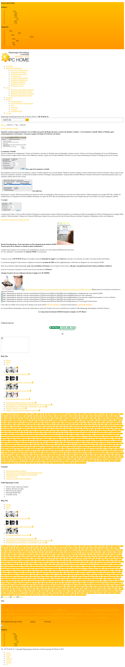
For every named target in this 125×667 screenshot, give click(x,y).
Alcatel (48, 416)
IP (56, 443)
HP (57, 441)
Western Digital (91, 461)
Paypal (102, 449)
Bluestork (45, 423)
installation (111, 441)
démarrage (74, 433)
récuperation (34, 455)
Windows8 (9, 45)
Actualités (9, 97)
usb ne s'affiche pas (17, 461)
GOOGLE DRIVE (11, 408)
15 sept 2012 (27, 382)
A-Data (35, 414)
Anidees (8, 418)
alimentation (58, 416)
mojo (116, 445)
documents (34, 433)
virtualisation (46, 461)
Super (79, 457)
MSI (43, 447)
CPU (63, 431)
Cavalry (69, 425)
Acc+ (47, 414)
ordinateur (65, 449)
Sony (47, 457)
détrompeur (86, 435)
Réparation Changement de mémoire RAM (15, 220)
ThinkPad (49, 459)
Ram (24, 453)
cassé (65, 425)
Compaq (114, 427)
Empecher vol (4, 437)
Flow (117, 437)
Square (66, 457)
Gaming (70, 439)
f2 (85, 437)
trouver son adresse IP (111, 459)
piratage (45, 451)
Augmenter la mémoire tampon (16, 402)
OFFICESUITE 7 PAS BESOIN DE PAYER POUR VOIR (24, 404)
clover (76, 427)
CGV (98, 425)
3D (9, 414)
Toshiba (77, 459)
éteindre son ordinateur (57, 463)
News (8, 626)
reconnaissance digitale (48, 453)
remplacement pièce (80, 453)
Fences (104, 437)
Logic (20, 445)
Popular (8, 360)
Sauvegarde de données (18, 72)
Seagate (107, 455)
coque (26, 431)
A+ (32, 414)
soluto (35, 457)
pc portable (6, 451)
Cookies (111, 429)
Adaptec (98, 414)
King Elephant (80, 443)
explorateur (70, 437)
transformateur (87, 459)
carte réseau (42, 425)
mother (27, 447)
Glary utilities (97, 439)
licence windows (11, 445)
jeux (73, 443)
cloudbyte (72, 427)
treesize (92, 459)
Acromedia (87, 414)
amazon (94, 416)
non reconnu (113, 447)
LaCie (90, 443)
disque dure (9, 433)
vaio (25, 461)
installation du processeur (24, 443)
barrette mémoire (58, 422)
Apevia (43, 418)
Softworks (31, 457)
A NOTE (16, 418)
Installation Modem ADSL (19, 78)
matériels (45, 445)
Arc (75, 418)
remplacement (72, 453)
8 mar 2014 (35, 410)
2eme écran (5, 414)
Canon (12, 425)
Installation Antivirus (18, 84)
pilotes (40, 451)
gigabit (91, 439)
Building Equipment (13, 374)
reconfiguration (38, 453)
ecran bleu (92, 435)
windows (107, 461)
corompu (43, 431)
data (94, 431)
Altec (81, 416)
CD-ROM (73, 425)
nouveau (118, 447)
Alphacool (73, 416)
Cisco (55, 427)
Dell (96, 431)
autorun (112, 420)
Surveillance (113, 457)
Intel (36, 443)
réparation (62, 455)
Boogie (56, 423)
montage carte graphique (7, 447)
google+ (8, 660)
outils (71, 449)
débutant (70, 433)
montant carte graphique (19, 447)
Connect (50, 429)
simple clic (16, 457)
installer (33, 443)
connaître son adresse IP (41, 429)
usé (23, 461)
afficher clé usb (21, 416)
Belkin (93, 422)
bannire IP (33, 422)
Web (77, 461)
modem (99, 445)
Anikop (12, 418)
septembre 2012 (11, 19)
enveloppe (31, 437)
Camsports (8, 425)
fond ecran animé (19, 439)
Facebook (88, 437)
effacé (119, 435)
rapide (32, 453)
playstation (49, 451)
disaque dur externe (116, 431)
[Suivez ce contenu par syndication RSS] (3, 626)
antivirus (29, 418)
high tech (49, 441)
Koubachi (86, 443)
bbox (81, 422)
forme (39, 439)
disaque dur (108, 431)
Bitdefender (12, 423)
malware (33, 445)
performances (23, 451)
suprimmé (101, 457)
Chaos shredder (24, 427)
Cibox (49, 427)
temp (32, 459)
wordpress (28, 463)
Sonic (44, 457)
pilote (37, 451)
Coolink (7, 431)
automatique (107, 420)
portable (58, 451)
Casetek (59, 425)
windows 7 (112, 461)
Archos (77, 418)
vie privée (40, 461)
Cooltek (19, 431)
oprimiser (41, 449)
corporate (47, 431)
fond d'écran (12, 439)
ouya (74, 449)
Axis (22, 422)
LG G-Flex (3, 445)
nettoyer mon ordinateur (94, 447)
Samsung (89, 455)
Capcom (17, 425)
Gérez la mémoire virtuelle (9, 128)
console (97, 429)
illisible (67, 441)
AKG (44, 416)
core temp (38, 431)
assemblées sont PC (113, 418)
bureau (97, 423)
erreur (35, 437)
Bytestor (104, 423)
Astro (31, 420)
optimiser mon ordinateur (56, 449)
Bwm (100, 423)
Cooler (117, 429)
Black (21, 423)
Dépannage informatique (14, 68)
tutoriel (118, 459)
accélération (51, 414)
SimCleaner (10, 457)
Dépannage (80, 433)
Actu (7, 31)
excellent (65, 437)
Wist (18, 463)
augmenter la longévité (86, 420)
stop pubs (74, 457)
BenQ (96, 422)
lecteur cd (99, 443)
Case (55, 425)
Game (66, 439)
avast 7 (2, 422)
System (118, 457)
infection (85, 441)
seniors (110, 455)
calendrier (120, 423)
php (35, 451)
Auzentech (117, 420)
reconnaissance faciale (59, 453)
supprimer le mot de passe (92, 457)
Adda (101, 414)
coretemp (33, 431)
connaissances (23, 429)
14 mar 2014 (31, 402)
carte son (47, 425)
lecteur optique (113, 443)
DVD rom (64, 433)
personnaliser (30, 451)
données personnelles (51, 433)
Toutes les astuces (16, 101)
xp (44, 463)
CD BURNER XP (81, 425)
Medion (66, 445)
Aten (48, 420)
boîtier (83, 423)
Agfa (30, 416)
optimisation (47, 449)
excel (61, 437)
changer (3, 427)
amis (100, 416)
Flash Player (40, 622)
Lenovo (119, 443)
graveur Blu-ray (5, 441)
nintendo (107, 447)
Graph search (116, 439)
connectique (61, 429)
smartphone (22, 457)
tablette (12, 459)
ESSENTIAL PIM (41, 437)
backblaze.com (27, 422)
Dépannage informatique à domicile (18, 37)
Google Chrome (108, 439)
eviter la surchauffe (55, 437)
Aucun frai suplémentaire (71, 420)
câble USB (87, 431)
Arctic (81, 418)
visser (58, 461)
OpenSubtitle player (33, 449)
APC (39, 418)
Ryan (25, 455)
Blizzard (37, 423)
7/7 (14, 414)
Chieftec (46, 427)
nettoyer (76, 447)
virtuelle (52, 461)
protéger (105, 451)
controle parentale (104, 429)
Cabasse (109, 423)
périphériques (118, 451)
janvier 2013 (10, 17)
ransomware (28, 453)
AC (44, 414)
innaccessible (104, 441)
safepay (84, 455)
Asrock (97, 418)
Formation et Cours (17, 86)
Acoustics (82, 414)
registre (66, 453)
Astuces (8, 35)
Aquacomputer (69, 418)
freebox (52, 439)
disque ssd (24, 433)
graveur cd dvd (12, 441)
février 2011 (10, 23)
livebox (17, 445)
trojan (96, 459)
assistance (7, 420)
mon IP (119, 445)
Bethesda (106, 422)
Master (37, 445)
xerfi (38, 463)
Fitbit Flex (109, 437)
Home (3, 125)
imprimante (80, 441)
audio (79, 420)
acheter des (72, 414)
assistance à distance (25, 420)
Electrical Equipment (13, 399)
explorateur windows (78, 437)
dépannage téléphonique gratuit (51, 435)
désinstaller (80, 435)
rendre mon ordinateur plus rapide (99, 453)
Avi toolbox (18, 422)
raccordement (9, 453)
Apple (58, 418)
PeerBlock (17, 451)
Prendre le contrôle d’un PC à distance (18, 410)
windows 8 (118, 461)
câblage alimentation (76, 431)
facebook (9, 658)
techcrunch (23, 459)
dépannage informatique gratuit (102, 433)
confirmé (17, 429)
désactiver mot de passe (65, 435)
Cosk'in (56, 431)
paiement (95, 449)
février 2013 (10, 15)
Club (79, 427)
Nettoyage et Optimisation (19, 70)
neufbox (103, 447)
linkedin (8, 662)
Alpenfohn (67, 416)
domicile (39, 433)
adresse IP (109, 414)
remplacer (88, 453)
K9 (75, 443)
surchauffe (106, 457)
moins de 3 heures (109, 445)
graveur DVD (19, 441)
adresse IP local (116, 414)
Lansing (94, 443)
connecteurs (55, 429)
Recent (8, 362)
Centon (92, 425)
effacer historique (99, 435)
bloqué (40, 423)
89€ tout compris (22, 414)
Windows (9, 43)
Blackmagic (31, 423)
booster (71, 423)
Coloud (105, 427)
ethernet (48, 437)
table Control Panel (5, 459)
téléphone (7, 461)
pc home (114, 449)
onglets (20, 449)
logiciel (24, 445)
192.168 (29, 414)
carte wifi (52, 425)
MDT (57, 445)
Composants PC (16, 76)
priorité (64, 451)
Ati (50, 420)
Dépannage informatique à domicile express (33, 435)
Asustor (45, 420)
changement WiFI (119, 425)
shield (117, 455)
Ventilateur (29, 461)
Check (33, 427)
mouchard (31, 447)
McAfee (54, 445)
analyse (113, 416)
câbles (82, 431)
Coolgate (122, 429)
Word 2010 (22, 463)
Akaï (42, 416)
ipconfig (59, 443)
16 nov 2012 (24, 374)
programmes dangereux (97, 451)
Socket (27, 457)
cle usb (62, 427)
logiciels (28, 445)
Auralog (94, 420)
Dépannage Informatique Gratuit (21, 95)
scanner (103, 455)
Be (83, 422)
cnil (85, 427)
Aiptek (33, 416)
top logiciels (72, 459)
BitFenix (17, 423)
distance (29, 433)
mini (74, 445)
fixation (114, 437)
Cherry (41, 427)
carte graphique (22, 425)
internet (39, 443)
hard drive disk (41, 441)
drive (60, 433)
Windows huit (4, 463)
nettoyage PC (71, 447)
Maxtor (50, 445)
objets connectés (11, 449)
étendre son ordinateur (81, 463)
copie (23, 431)
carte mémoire (35, 425)
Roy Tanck (26, 622)
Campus (3, 425)
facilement (93, 437)
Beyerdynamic (115, 422)
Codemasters (96, 427)
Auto (98, 420)
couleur (60, 431)
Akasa (38, 416)
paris (99, 449)
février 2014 (10, 13)
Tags (7, 364)
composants (119, 427)
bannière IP (39, 422)
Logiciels (9, 39)
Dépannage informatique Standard (22, 90)
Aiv (36, 416)
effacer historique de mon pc (110, 435)
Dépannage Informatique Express (22, 92)
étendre (73, 463)
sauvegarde (98, 455)
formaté (36, 439)
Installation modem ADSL (14, 382)
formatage (26, 439)
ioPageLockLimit (51, 443)
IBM (59, 441)
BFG (121, 422)
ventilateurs (35, 461)
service (114, 455)
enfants (16, 437)
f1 (84, 437)
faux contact (100, 437)
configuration (11, 429)
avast (121, 420)
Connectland (74, 429)
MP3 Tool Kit (37, 447)
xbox (35, 463)
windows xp (11, 463)
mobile (95, 445)
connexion (84, 429)
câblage (69, 431)
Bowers (79, 423)
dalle (91, 431)
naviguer (60, 447)
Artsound (88, 418)
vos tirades (70, 461)
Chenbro (38, 427)
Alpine (77, 416)
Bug (94, 423)
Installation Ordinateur (18, 82)
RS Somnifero (20, 455)
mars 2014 (9, 11)
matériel (41, 445)
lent (122, 443)
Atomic (63, 420)
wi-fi (96, 461)
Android (118, 416)
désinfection (75, 435)
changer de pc (8, 427)
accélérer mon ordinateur (61, 414)
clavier (58, 427)
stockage (70, 457)
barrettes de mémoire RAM (69, 422)
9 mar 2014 (41, 406)
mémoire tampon (48, 447)
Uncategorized (11, 41)
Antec (20, 418)
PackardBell (81, 449)
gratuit (121, 439)
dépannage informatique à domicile (13, 435)
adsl (6, 416)
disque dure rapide (16, 433)
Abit (42, 414)
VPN (74, 461)
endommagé (11, 437)
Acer (68, 414)
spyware (55, 457)
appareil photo (48, 418)
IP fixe (70, 443)
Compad (109, 427)
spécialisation (60, 457)
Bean (90, 422)
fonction (6, 439)
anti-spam (24, 418)
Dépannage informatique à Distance (22, 93)
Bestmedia (100, 422)
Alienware (52, 416)
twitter (8, 653)
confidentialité (4, 429)
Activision (93, 414)
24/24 (16, 414)
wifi (99, 461)
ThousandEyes (56, 459)
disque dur (3, 433)
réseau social (71, 455)
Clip (65, 427)
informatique (91, 441)
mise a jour (83, 445)
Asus (41, 420)
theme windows (43, 459)
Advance (9, 416)
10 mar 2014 (47, 404)
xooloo (41, 463)
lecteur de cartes (105, 443)
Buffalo (91, 423)
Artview (93, 418)
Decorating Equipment (13, 391)
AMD (97, 416)
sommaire (40, 457)
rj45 (9, 455)
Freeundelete (57, 439)
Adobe (104, 414)
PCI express (119, 449)
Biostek (7, 423)
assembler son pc (103, 418)
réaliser (29, 455)
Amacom (85, 416)
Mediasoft (61, 445)
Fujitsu (62, 439)
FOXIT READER (45, 439)
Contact (8, 113)
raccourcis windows (17, 453)
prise (68, 451)
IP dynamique (65, 443)
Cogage (101, 427)
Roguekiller (14, 455)
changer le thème (16, 427)
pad (92, 449)
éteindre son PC (67, 463)
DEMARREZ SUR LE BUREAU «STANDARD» (22, 406)
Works (32, 463)
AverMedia (11, 422)
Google (102, 439)
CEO (95, 425)
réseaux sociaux (78, 455)
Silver (5, 457)
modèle (103, 445)
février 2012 (10, 21)
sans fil (93, 455)
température (36, 459)
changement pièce (110, 425)
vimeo (8, 656)
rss (7, 664)
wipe (16, 463)
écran (46, 463)
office (17, 449)
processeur (76, 451)
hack (32, 441)
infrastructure (98, 441)
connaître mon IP (31, 429)
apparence (54, 418)
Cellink (88, 425)
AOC (33, 418)
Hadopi (35, 441)
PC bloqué (108, 449)
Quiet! (4, 453)
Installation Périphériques (19, 80)
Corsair (52, 431)
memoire (70, 445)
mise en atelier (89, 445)
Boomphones (66, 423)
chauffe (30, 427)
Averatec (7, 422)
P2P (77, 449)
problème (71, 451)
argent (84, 418)
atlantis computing (56, 420)
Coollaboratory (13, 431)
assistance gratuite (14, 420)
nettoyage (65, 447)
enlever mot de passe (23, 437)
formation (31, 439)
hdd (46, 441)
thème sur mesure (64, 459)
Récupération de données (19, 74)
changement (102, 425)
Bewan (110, 422)
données (44, 433)
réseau (66, 455)
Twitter (2, 461)
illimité (62, 441)
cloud (68, 427)
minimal (78, 445)
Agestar (27, 416)
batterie (78, 422)
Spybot (51, 457)
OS (69, 449)
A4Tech (39, 414)
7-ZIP (11, 414)
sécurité (122, 457)
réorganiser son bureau (54, 455)
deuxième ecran (101, 431)
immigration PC (73, 441)
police (54, 451)
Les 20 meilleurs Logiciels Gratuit (22, 103)
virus (56, 461)
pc (105, 449)
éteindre (50, 463)
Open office (25, 449)
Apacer (36, 418)
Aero (16, 416)
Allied (63, 416)
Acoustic (77, 414)
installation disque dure (12, 443)
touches (81, 459)
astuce (34, 420)
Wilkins (102, 461)
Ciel (53, 427)
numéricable (4, 449)
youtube (8, 655)
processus (81, 451)
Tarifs (8, 88)
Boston (75, 423)
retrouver (6, 455)
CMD (82, 427)
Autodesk (101, 420)
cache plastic (114, 423)
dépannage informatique (88, 433)
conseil (89, 429)
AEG (13, 416)
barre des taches (50, 422)
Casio (62, 425)
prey (61, 451)
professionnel (87, 451)
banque (44, 422)
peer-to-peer (12, 451)
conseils (93, 429)
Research (110, 453)
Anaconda (109, 416)
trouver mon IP (101, 459)
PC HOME (9, 66)
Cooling (3, 431)
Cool (114, 429)
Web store (84, 461)
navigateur (55, 447)
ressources (114, 453)
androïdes (3, 418)
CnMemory (89, 427)
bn (53, 423)
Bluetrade (50, 423)
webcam (80, 461)
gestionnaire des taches (83, 439)
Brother (87, 423)
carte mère (29, 425)
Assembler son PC (12, 33)
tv (121, 459)
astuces (38, 420)
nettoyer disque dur (83, 447)
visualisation (64, 461)
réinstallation (45, 455)
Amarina (90, 416)
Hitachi (54, 441)
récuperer (39, 455)
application (63, 418)
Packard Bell (88, 449)
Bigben (3, 423)
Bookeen (60, 423)
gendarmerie (75, 439)
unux (11, 461)
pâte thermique (110, 451)
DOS (58, 433)
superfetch (83, 457)
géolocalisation (27, 441)
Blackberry (25, 423)
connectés (79, 429)
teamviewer (17, 459)
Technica (28, 459)
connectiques (67, 429)
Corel (29, 431)
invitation (44, 443)
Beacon (86, 422)
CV (66, 431)
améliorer (104, 416)
